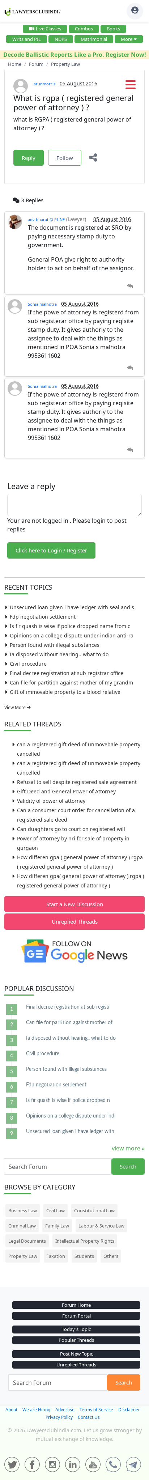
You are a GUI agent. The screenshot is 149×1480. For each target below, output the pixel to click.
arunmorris (44, 83)
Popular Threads (76, 1340)
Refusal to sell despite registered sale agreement (77, 782)
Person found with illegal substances (54, 644)
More (126, 39)
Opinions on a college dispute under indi (70, 1116)
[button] (130, 87)
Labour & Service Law (101, 1225)
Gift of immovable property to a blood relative (65, 691)
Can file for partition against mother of (69, 1022)
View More (15, 707)
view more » (128, 1148)
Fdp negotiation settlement (43, 616)
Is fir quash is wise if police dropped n (68, 1100)
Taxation (56, 1256)
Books (113, 28)
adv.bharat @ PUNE (46, 219)
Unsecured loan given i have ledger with (70, 1131)
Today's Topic (76, 1329)
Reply (28, 157)
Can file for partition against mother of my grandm (71, 682)
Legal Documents (27, 1241)
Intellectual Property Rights (84, 1241)
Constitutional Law (94, 1210)
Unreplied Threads (75, 921)
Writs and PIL (26, 39)
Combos (84, 28)
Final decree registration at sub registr (68, 1007)
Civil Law (55, 1210)
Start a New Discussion (74, 904)
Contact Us (89, 1417)
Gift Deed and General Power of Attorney (66, 791)
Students (84, 1256)
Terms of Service (96, 1410)
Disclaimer (129, 1410)
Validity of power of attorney (51, 800)
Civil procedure (28, 663)
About (11, 1410)
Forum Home (76, 1305)
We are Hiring (36, 1410)
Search (128, 1166)
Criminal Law (22, 1225)
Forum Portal (76, 1316)
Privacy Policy (59, 1417)
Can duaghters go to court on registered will (71, 829)
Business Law (22, 1210)
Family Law (57, 1225)
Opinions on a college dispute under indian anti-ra (71, 635)
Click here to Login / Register (51, 550)
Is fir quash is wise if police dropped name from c (70, 626)
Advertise (64, 1410)
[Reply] (130, 286)
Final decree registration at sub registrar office (66, 673)
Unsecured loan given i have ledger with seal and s (72, 607)
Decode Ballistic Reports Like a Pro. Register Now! (74, 55)
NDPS (61, 39)
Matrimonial (94, 39)
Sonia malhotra (42, 304)
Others (110, 1256)
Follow (64, 157)
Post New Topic (76, 1353)
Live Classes (48, 28)
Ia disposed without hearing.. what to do (59, 654)
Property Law (22, 1256)
